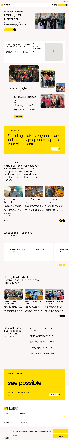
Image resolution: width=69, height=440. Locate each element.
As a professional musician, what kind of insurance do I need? (42, 342)
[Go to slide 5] (7, 220)
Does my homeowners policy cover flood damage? (42, 329)
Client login (54, 148)
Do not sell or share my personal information (60, 436)
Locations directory (23, 422)
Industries (22, 4)
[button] (54, 51)
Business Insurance (7, 417)
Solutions (15, 4)
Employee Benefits (7, 420)
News (34, 4)
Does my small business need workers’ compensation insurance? (41, 335)
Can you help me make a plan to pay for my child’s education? (43, 348)
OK (60, 431)
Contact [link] (36, 46)
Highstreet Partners (62, 1)
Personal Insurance (7, 415)
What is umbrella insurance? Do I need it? (42, 354)
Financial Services (7, 422)
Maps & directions (38, 48)
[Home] (11, 408)
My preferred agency (39, 43)
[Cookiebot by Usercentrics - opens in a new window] (6, 438)
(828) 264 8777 (17, 51)
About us (21, 415)
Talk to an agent (9, 29)
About (29, 4)
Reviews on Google (38, 51)
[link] (6, 5)
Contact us (62, 4)
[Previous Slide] (60, 220)
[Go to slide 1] (4, 220)
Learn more (6, 215)
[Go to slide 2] (5, 220)
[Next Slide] (63, 220)
